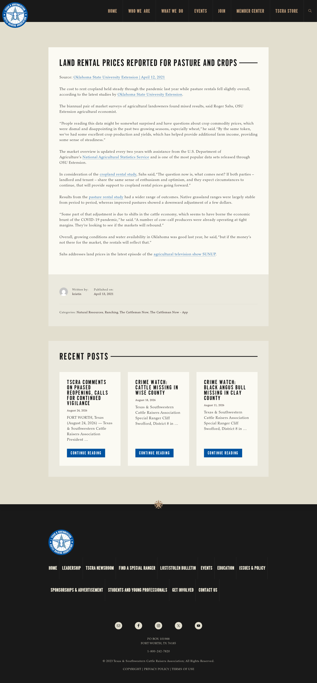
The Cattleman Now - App (169, 312)
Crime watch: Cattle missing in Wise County (156, 387)
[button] (310, 11)
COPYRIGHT (132, 669)
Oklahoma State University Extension (150, 95)
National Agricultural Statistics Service (116, 157)
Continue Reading (88, 453)
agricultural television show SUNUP (185, 254)
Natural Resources (90, 312)
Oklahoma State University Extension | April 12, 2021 (119, 77)
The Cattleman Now (134, 312)
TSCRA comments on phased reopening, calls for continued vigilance (87, 393)
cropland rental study (118, 174)
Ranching (111, 312)
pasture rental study (106, 197)
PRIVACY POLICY (156, 669)
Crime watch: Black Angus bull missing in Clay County (225, 390)
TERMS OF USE (183, 669)
